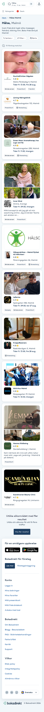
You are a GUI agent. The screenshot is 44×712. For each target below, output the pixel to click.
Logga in (9, 585)
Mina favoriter (11, 595)
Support (8, 649)
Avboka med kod (12, 610)
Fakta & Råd (10, 639)
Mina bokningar (12, 590)
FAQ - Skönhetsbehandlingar (18, 634)
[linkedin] (12, 692)
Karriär (8, 644)
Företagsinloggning (26, 566)
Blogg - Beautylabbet (14, 630)
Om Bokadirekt (12, 625)
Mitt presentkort (12, 600)
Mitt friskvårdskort (13, 605)
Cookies (8, 674)
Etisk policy (10, 664)
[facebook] (17, 692)
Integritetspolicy (12, 669)
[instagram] (7, 692)
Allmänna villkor (12, 678)
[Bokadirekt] (3, 3)
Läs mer (9, 566)
